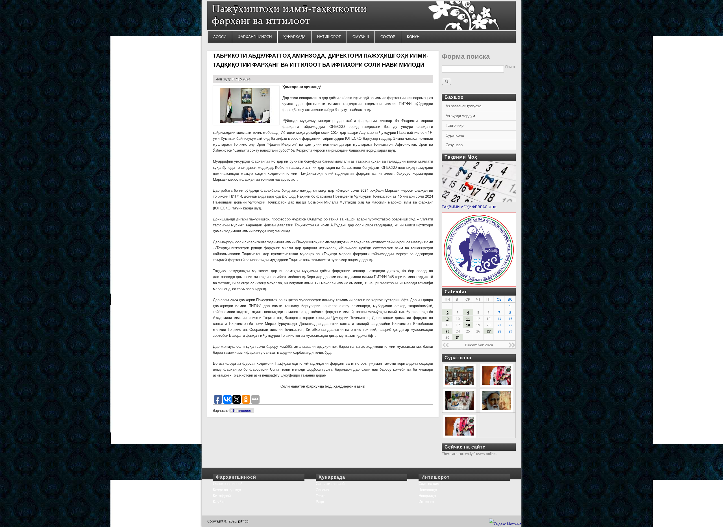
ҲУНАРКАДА (294, 37)
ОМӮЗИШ (360, 37)
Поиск (510, 67)
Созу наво (454, 145)
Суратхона (455, 135)
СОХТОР (387, 37)
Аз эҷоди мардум (460, 116)
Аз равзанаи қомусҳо (463, 106)
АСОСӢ (219, 37)
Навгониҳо (454, 125)
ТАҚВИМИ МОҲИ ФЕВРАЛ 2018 (469, 207)
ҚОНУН (413, 37)
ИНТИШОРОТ (329, 37)
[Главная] (361, 28)
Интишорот (242, 411)
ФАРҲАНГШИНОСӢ (255, 37)
